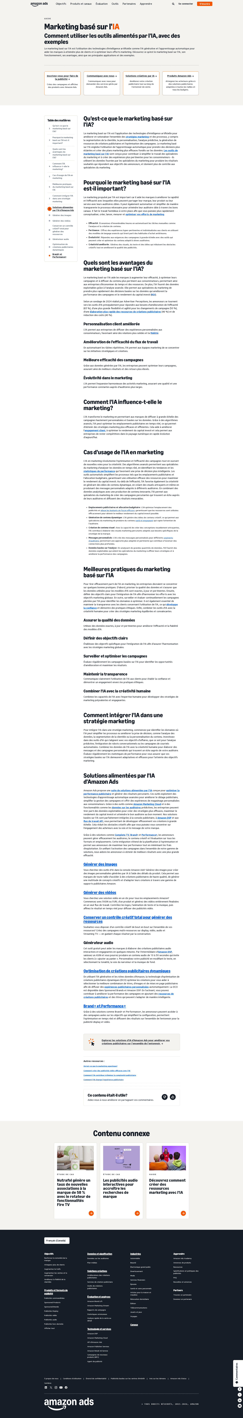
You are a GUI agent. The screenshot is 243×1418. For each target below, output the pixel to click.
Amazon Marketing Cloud (97, 1338)
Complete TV (122, 834)
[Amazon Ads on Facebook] (66, 1388)
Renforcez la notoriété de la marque (55, 1259)
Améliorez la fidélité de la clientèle (54, 1280)
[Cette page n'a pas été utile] (165, 1097)
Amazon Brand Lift (94, 1301)
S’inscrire (205, 3)
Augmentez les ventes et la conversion (55, 1274)
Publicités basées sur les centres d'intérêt (128, 1378)
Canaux (134, 1324)
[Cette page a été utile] (173, 1097)
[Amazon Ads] (37, 4)
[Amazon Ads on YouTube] (61, 1388)
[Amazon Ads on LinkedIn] (45, 1388)
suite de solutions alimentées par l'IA (131, 790)
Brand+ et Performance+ (105, 1006)
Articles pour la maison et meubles (140, 1293)
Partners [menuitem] (178, 1290)
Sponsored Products (52, 1302)
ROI (153, 294)
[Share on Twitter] (240, 1395)
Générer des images (100, 864)
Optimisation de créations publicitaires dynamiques (127, 971)
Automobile (135, 1258)
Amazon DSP (165, 951)
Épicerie (133, 1284)
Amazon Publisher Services (98, 1346)
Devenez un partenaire (182, 1299)
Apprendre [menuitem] (179, 1253)
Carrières (47, 1383)
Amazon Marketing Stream (98, 1305)
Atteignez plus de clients (54, 1265)
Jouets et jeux (136, 1312)
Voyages (133, 1316)
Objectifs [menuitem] (49, 1253)
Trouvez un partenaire (182, 1295)
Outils (115, 3)
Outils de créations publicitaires (95, 1287)
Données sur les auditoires (98, 1258)
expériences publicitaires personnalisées (126, 986)
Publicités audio (50, 1320)
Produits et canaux (81, 3)
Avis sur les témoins (157, 1378)
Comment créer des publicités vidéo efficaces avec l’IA (107, 1071)
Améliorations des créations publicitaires (98, 1276)
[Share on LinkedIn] (240, 1400)
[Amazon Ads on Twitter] (50, 1387)
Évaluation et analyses (98, 1296)
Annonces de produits (182, 1263)
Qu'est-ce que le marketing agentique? (100, 1066)
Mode (132, 1275)
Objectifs (61, 3)
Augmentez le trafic (52, 1269)
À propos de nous (51, 1378)
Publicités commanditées (54, 1298)
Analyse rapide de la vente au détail (99, 1319)
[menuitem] (57, 1307)
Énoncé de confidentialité (96, 1378)
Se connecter (185, 3)
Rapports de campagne (96, 1310)
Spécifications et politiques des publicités (186, 1272)
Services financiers (137, 1280)
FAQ (175, 1277)
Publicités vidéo (50, 1315)
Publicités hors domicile (53, 1324)
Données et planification (99, 1253)
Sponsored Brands (51, 1307)
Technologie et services (99, 1329)
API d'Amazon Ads (94, 1342)
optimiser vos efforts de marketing (145, 214)
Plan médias (92, 1263)
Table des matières (58, 120)
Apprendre (146, 3)
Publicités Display (51, 1311)
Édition (133, 1303)
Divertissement (136, 1271)
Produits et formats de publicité (56, 1292)
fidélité (154, 333)
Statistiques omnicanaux (97, 1314)
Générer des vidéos (100, 892)
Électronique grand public (140, 1267)
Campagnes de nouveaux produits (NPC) (97, 1356)
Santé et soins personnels (140, 1288)
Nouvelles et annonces (182, 1282)
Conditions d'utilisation (72, 1378)
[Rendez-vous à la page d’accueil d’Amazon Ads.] (69, 1404)
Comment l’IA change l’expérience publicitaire (104, 1080)
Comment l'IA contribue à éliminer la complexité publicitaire (110, 1075)
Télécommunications (138, 1308)
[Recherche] (173, 4)
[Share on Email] (240, 1406)
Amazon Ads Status (178, 1378)
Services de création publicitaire (100, 1282)
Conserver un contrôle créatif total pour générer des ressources (128, 919)
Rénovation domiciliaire (139, 1299)
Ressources (178, 1267)
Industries (135, 1253)
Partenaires (129, 3)
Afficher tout (49, 1328)
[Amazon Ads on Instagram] (55, 1388)
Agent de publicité (94, 1361)
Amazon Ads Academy (182, 1258)
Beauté (133, 1263)
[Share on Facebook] (240, 1389)
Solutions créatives (97, 1271)
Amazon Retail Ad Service (97, 1351)
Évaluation (102, 3)
